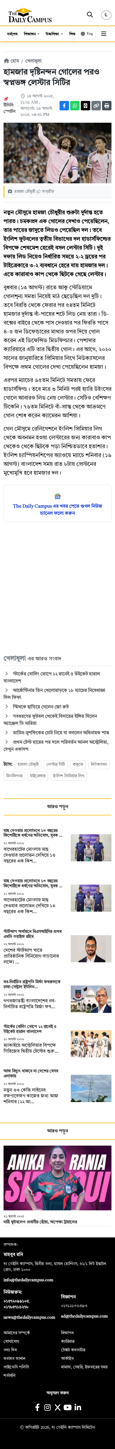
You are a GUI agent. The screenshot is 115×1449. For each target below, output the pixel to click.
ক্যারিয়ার (67, 1342)
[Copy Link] (96, 105)
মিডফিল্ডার (14, 776)
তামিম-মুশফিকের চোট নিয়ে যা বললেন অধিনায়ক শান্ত (60, 733)
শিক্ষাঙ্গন (30, 34)
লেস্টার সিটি (55, 764)
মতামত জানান (14, 1359)
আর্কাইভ (67, 1359)
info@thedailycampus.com (28, 1280)
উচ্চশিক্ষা (53, 34)
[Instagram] (47, 1408)
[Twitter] (85, 105)
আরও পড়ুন (57, 807)
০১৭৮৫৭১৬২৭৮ (16, 1307)
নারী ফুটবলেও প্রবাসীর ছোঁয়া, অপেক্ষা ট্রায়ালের (40, 1222)
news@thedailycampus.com (29, 1317)
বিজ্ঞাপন (67, 1333)
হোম (14, 61)
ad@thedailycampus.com (84, 1316)
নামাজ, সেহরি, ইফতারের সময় (84, 1367)
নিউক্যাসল (99, 764)
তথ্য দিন (10, 1350)
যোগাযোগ (11, 1342)
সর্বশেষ (12, 34)
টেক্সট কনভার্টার (73, 1350)
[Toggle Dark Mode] (106, 15)
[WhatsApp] (75, 105)
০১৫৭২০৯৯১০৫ (16, 1301)
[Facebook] (64, 105)
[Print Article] (106, 105)
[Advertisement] (57, 588)
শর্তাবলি (10, 1376)
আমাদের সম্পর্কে (17, 1333)
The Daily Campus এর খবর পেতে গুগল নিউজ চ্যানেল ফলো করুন (57, 510)
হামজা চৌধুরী (28, 764)
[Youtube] (67, 1408)
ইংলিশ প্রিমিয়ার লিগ (68, 776)
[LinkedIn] (77, 1408)
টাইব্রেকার (37, 776)
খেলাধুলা (33, 61)
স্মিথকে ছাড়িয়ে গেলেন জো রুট (40, 707)
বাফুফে (78, 764)
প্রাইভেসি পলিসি (16, 1367)
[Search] (90, 15)
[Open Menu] (103, 34)
